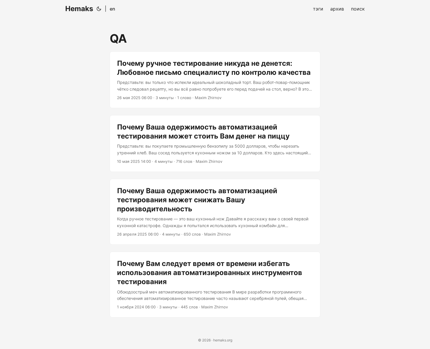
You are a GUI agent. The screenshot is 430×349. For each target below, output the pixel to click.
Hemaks (79, 8)
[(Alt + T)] (98, 9)
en (112, 9)
